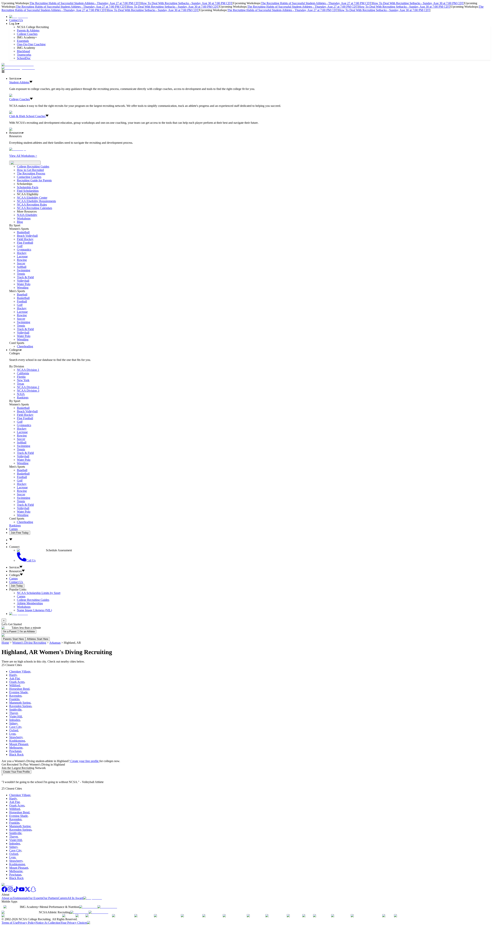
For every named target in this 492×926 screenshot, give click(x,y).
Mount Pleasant (18, 744)
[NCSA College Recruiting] (19, 68)
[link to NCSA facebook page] (4, 891)
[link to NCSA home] (7, 884)
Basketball (23, 232)
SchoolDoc (24, 58)
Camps (13, 529)
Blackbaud (23, 51)
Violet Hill (15, 716)
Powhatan (15, 751)
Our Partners (50, 898)
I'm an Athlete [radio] (27, 631)
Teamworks (24, 54)
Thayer (13, 713)
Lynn (12, 733)
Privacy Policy (27, 922)
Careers (62, 898)
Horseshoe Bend (19, 688)
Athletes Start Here (37, 639)
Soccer (21, 263)
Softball (21, 266)
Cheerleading (25, 346)
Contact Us (16, 20)
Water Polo (23, 284)
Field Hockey (25, 239)
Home (5, 642)
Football (22, 301)
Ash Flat (14, 678)
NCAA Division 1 (28, 369)
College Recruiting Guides (33, 166)
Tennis (21, 273)
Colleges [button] (14, 575)
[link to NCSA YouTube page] (22, 891)
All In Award (75, 898)
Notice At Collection (48, 922)
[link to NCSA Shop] (18, 16)
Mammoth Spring (20, 702)
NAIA (21, 394)
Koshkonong (17, 740)
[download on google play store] (108, 907)
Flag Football (25, 242)
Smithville (15, 709)
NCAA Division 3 (28, 390)
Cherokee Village (19, 671)
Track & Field (25, 277)
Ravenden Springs (20, 706)
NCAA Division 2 (28, 387)
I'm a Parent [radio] (10, 631)
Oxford (13, 730)
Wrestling (22, 287)
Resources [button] (15, 571)
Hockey (22, 253)
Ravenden (15, 695)
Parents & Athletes (28, 30)
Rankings (22, 397)
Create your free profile (84, 761)
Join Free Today (20, 532)
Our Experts (35, 898)
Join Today (17, 585)
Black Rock (16, 754)
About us (7, 898)
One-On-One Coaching (31, 44)
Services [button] (14, 567)
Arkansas (55, 642)
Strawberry (15, 737)
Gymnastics (24, 249)
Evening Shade (18, 692)
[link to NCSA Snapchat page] (33, 891)
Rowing (22, 260)
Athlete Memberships (30, 603)
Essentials (23, 40)
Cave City (15, 726)
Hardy (13, 675)
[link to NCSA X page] (27, 891)
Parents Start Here (13, 639)
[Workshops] (17, 149)
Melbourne (15, 747)
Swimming (23, 270)
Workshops (24, 606)
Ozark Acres (16, 681)
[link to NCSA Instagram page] (10, 891)
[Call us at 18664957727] (18, 64)
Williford (14, 685)
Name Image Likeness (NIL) (34, 610)
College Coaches (27, 34)
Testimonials (20, 898)
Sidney (13, 723)
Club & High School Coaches (27, 116)
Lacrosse (22, 256)
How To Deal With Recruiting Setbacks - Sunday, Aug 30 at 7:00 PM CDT (186, 3)
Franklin (14, 699)
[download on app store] (88, 907)
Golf (19, 246)
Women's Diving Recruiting (29, 642)
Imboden (14, 720)
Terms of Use (10, 922)
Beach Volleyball (27, 235)
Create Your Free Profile (16, 771)
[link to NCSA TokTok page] (16, 891)
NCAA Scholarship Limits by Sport (38, 593)
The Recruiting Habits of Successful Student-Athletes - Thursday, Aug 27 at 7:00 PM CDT (85, 3)
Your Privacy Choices (74, 922)
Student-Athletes (19, 82)
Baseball (22, 294)
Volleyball (23, 280)
